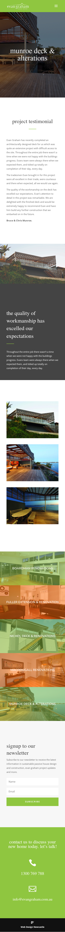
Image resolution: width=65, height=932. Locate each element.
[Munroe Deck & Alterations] (32, 437)
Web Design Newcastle (32, 926)
